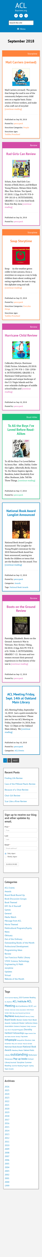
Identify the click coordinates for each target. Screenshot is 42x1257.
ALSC (30, 1006)
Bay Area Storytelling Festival (21, 1013)
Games (8, 909)
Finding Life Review (14, 778)
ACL (21, 5)
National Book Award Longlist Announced (21, 513)
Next (15, 760)
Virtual (8, 975)
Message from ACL (13, 920)
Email (7, 845)
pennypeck (18, 123)
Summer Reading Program (20, 1066)
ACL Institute (19, 1001)
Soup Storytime (21, 241)
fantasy (18, 1036)
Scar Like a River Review (16, 801)
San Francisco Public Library (17, 957)
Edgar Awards (29, 1033)
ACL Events (19, 750)
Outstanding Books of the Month (19, 942)
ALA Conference (22, 1006)
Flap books (24, 1037)
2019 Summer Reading (27, 997)
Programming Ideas (13, 950)
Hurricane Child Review (21, 335)
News (7, 931)
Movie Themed (11, 924)
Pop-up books (20, 1058)
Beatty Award (20, 1016)
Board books (10, 1019)
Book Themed (11, 902)
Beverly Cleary (29, 1016)
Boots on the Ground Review (21, 608)
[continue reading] (13, 109)
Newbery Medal (17, 1050)
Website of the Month (14, 979)
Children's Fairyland (20, 1026)
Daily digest (11, 853)
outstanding (19, 1054)
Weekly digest (12, 857)
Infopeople (10, 1039)
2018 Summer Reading (11, 998)
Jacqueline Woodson (24, 1040)
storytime (9, 968)
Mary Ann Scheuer (17, 1044)
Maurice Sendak (27, 1044)
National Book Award (13, 1046)
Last (6, 836)
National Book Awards (19, 587)
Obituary (8, 935)
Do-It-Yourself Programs (15, 1030)
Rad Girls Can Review (21, 154)
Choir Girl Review (12, 795)
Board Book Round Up (15, 895)
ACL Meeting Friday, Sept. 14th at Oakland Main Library (21, 698)
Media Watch (10, 917)
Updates (8, 971)
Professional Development (16, 946)
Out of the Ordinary (13, 939)
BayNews (9, 1016)
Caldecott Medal (17, 1023)
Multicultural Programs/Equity (19, 928)
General (8, 913)
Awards (18, 583)
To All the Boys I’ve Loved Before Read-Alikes (21, 429)
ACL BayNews (8, 1002)
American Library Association (18, 1010)
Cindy (28, 1026)
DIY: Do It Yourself (13, 906)
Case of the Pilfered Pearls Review (20, 784)
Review (8, 953)
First (7, 827)
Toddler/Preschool (12, 134)
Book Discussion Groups (16, 898)
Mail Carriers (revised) (21, 62)
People (26, 127)
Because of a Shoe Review (16, 789)
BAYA (10, 1013)
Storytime (20, 1062)
